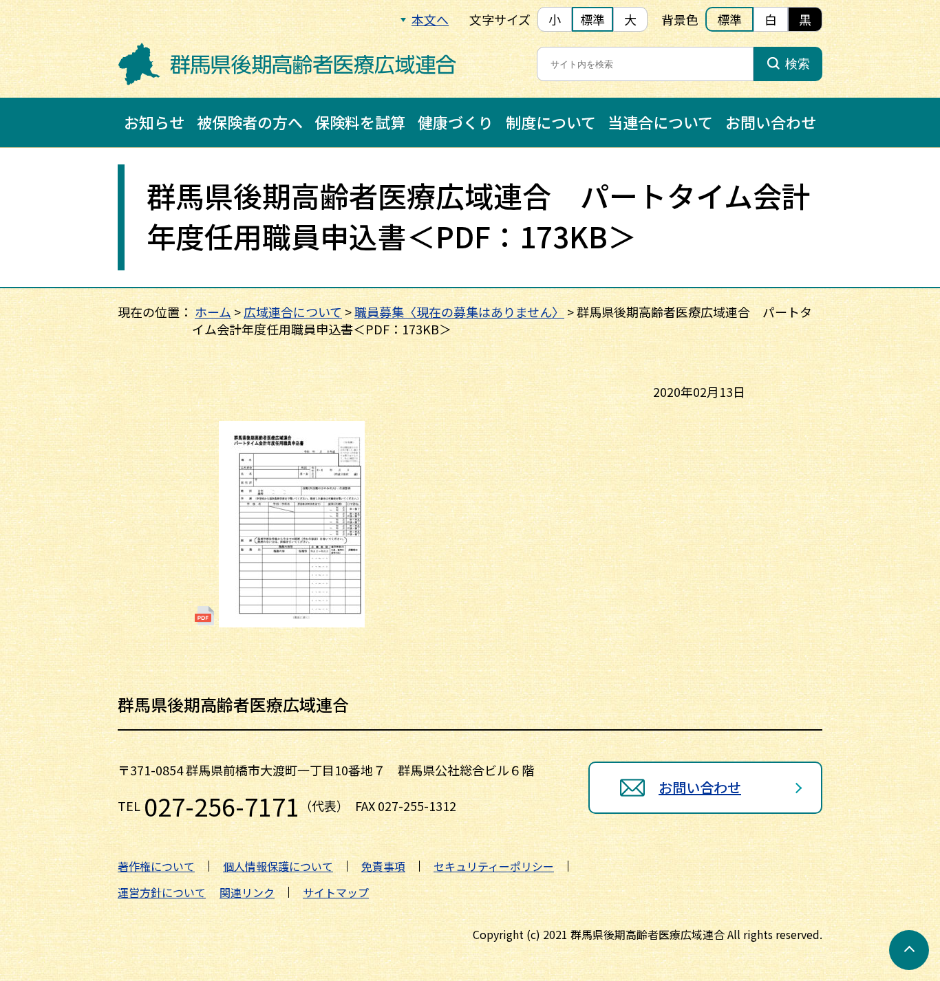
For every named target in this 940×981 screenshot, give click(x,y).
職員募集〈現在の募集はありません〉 (459, 312)
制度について (551, 122)
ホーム (213, 312)
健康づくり (455, 122)
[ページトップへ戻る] (909, 950)
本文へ (430, 19)
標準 (592, 19)
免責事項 (383, 866)
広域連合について (293, 312)
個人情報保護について (278, 866)
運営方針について (162, 892)
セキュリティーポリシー (494, 866)
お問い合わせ (770, 122)
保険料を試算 (359, 122)
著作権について (156, 866)
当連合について (660, 122)
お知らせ (154, 122)
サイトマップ (336, 892)
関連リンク (247, 892)
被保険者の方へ (250, 122)
